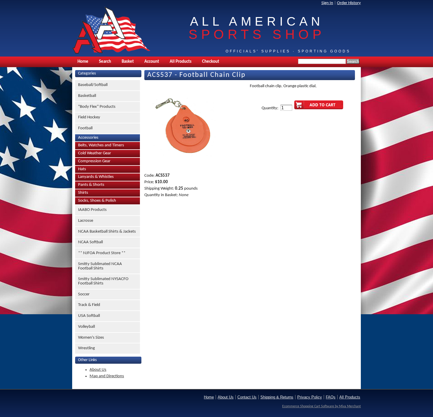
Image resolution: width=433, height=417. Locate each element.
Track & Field (89, 305)
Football (85, 128)
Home (82, 61)
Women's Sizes (91, 337)
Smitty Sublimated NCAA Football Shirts (100, 266)
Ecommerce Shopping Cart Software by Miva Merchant (321, 406)
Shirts (83, 193)
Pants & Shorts (91, 185)
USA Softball (89, 316)
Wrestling (86, 348)
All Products (180, 61)
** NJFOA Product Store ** (101, 253)
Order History (349, 3)
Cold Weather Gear (94, 153)
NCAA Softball (90, 242)
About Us (98, 370)
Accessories (88, 137)
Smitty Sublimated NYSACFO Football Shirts (103, 281)
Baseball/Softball (93, 85)
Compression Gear (94, 161)
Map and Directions (107, 376)
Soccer (84, 294)
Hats (82, 169)
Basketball (87, 96)
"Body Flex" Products (96, 107)
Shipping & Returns (276, 397)
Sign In (327, 3)
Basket (128, 61)
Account (151, 61)
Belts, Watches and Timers (101, 145)
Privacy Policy (309, 397)
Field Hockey (89, 117)
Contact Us (247, 397)
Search (105, 61)
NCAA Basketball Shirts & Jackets (107, 231)
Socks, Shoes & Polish (97, 200)
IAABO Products (92, 210)
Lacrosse (85, 221)
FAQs (331, 397)
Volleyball (86, 327)
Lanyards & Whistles (96, 177)
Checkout (210, 61)
